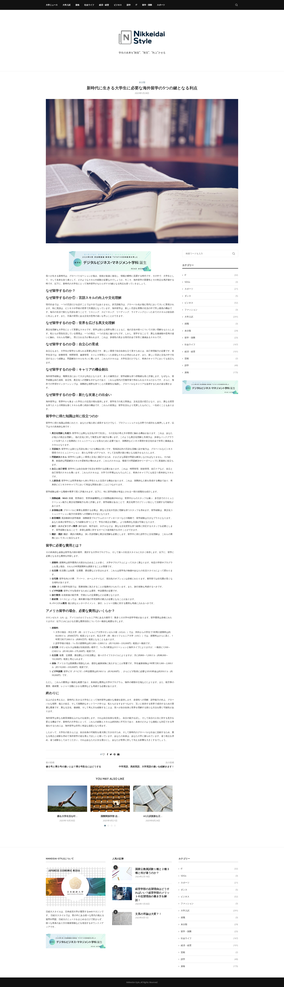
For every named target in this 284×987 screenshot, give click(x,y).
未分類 (142, 82)
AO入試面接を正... (152, 816)
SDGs (211, 281)
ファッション (211, 309)
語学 (129, 5)
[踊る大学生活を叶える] (67, 799)
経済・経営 (104, 5)
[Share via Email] (118, 754)
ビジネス (118, 5)
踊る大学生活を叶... (67, 816)
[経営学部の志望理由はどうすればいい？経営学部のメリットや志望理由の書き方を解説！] (122, 893)
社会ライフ (89, 5)
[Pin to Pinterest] (115, 754)
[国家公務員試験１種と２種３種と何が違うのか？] (122, 873)
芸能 (211, 358)
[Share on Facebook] (107, 754)
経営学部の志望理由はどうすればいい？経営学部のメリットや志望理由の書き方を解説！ (152, 894)
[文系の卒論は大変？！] (122, 918)
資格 (77, 5)
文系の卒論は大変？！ (148, 913)
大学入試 (67, 5)
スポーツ (161, 5)
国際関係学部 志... (110, 816)
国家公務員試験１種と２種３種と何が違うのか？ (152, 870)
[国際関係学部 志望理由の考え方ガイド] (110, 799)
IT (136, 5)
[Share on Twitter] (111, 754)
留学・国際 (147, 5)
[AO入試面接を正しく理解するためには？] (153, 799)
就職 (211, 323)
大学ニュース (52, 5)
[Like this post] (103, 754)
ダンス (211, 295)
